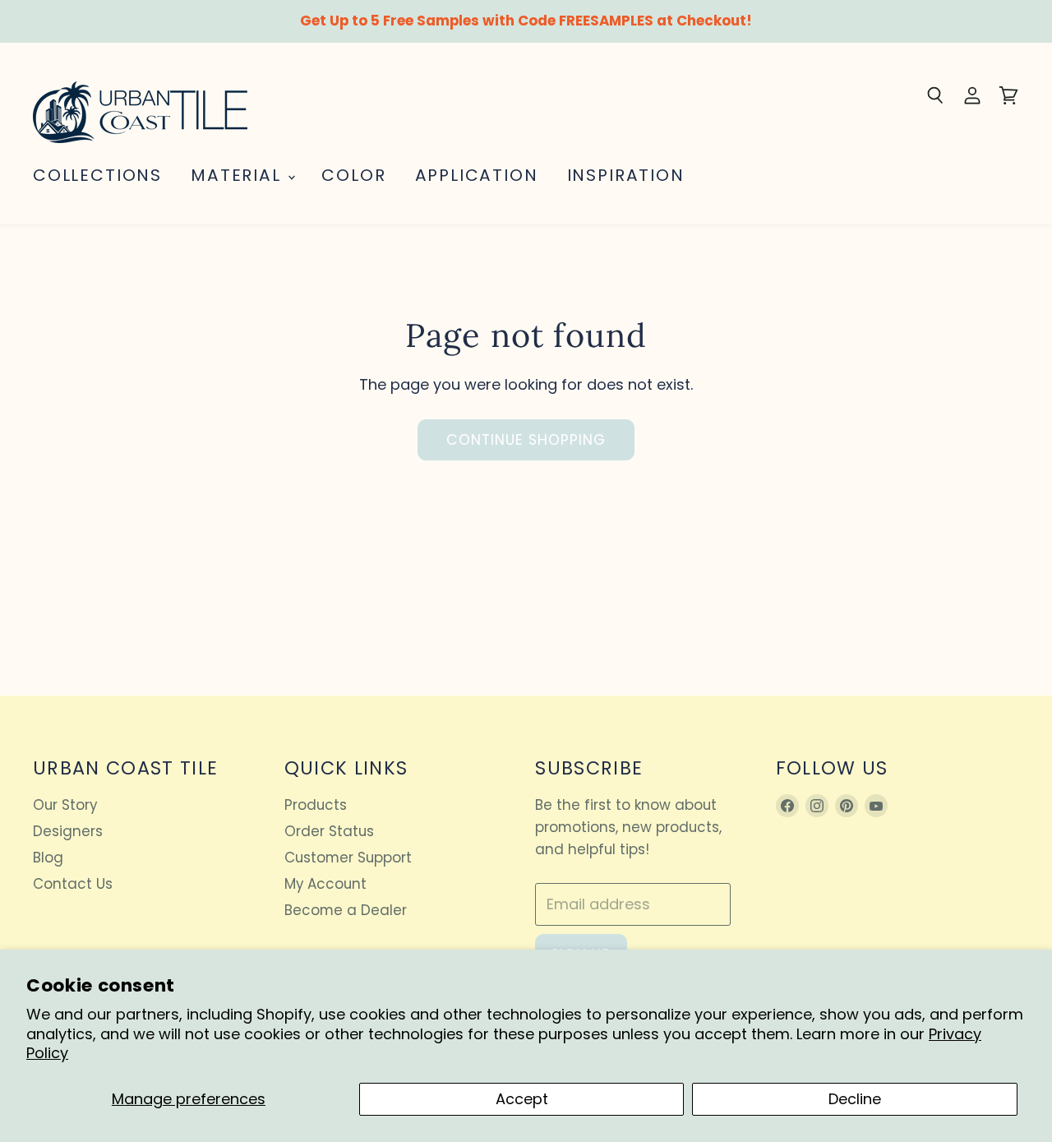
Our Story (65, 805)
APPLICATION (476, 175)
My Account (325, 884)
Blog (48, 857)
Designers (68, 831)
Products (315, 805)
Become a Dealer (345, 910)
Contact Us (73, 884)
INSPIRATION (626, 175)
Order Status (329, 831)
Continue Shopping (526, 440)
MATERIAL (238, 175)
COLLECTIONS (97, 175)
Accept (522, 1099)
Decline (854, 1099)
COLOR (353, 175)
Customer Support (348, 857)
